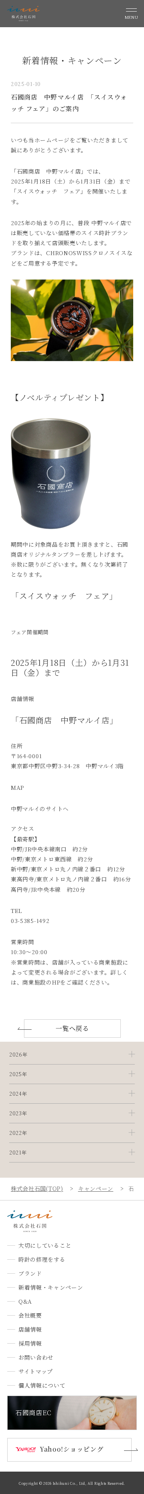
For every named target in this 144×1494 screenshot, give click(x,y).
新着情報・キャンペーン (50, 1287)
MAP (17, 787)
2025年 (18, 1074)
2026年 (18, 1054)
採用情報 (30, 1343)
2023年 (18, 1113)
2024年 (18, 1093)
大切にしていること (44, 1245)
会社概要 (30, 1315)
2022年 (18, 1132)
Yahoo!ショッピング (71, 1449)
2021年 (18, 1152)
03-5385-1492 (30, 921)
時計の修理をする (42, 1259)
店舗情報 (30, 1329)
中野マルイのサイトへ (40, 809)
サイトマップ (35, 1371)
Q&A (25, 1301)
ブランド (30, 1273)
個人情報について (42, 1385)
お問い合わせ (36, 1357)
